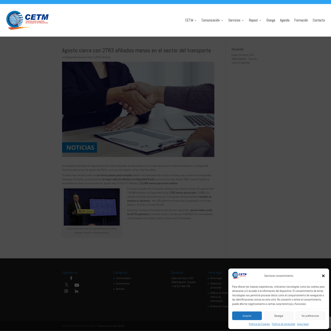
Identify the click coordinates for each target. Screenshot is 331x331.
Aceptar (247, 316)
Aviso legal (303, 324)
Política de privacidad (283, 324)
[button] (323, 276)
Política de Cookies (259, 324)
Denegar (278, 316)
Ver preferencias (310, 316)
